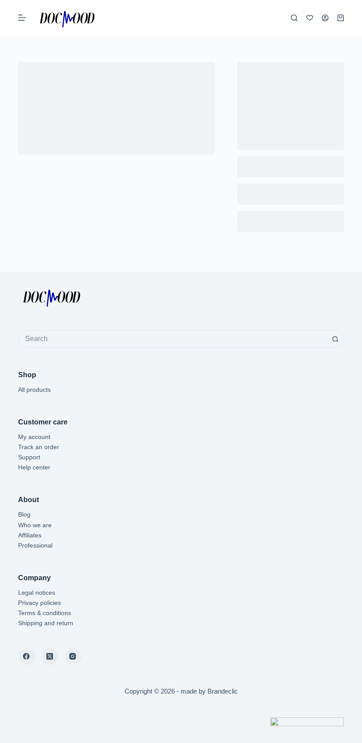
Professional (35, 545)
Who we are (35, 525)
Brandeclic (222, 691)
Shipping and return (45, 623)
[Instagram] (72, 656)
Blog (24, 514)
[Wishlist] (309, 18)
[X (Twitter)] (49, 656)
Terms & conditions (44, 612)
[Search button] (335, 338)
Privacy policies (39, 602)
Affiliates (29, 535)
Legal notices (36, 592)
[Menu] (22, 18)
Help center (34, 467)
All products (34, 389)
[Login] (325, 18)
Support (29, 457)
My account (34, 436)
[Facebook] (26, 656)
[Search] (294, 18)
